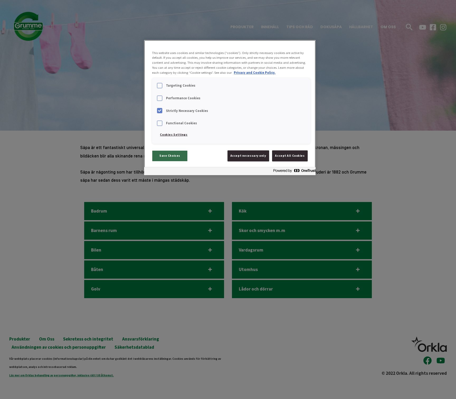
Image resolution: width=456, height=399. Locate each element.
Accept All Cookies (290, 155)
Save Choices (169, 155)
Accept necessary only (248, 155)
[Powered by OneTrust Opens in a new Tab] (293, 172)
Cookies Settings (173, 134)
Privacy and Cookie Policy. (255, 73)
